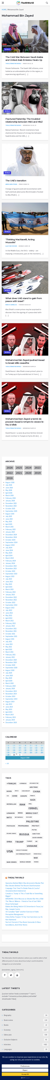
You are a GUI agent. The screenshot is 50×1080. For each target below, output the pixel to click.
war (36, 858)
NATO (9, 817)
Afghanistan (34, 783)
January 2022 (10, 626)
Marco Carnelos (11, 305)
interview (7, 1044)
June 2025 (9, 519)
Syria (9, 841)
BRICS (16, 791)
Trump (19, 841)
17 (20, 750)
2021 (19, 473)
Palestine (32, 821)
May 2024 (8, 553)
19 (31, 750)
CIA (8, 796)
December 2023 (11, 566)
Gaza (32, 799)
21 (42, 750)
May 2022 (8, 615)
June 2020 (9, 675)
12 (31, 748)
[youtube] (17, 975)
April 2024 (8, 555)
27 (36, 752)
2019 (38, 473)
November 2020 (11, 662)
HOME (4, 9)
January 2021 (10, 657)
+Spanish (22, 783)
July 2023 (8, 579)
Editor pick (7, 1035)
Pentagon (11, 826)
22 (8, 752)
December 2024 (11, 535)
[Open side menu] (3, 3)
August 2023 (9, 576)
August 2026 (9, 482)
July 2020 (8, 673)
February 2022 (10, 623)
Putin (34, 830)
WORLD (7, 49)
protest (35, 826)
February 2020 (10, 686)
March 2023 (9, 589)
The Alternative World (13, 63)
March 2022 (9, 621)
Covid (14, 796)
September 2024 (11, 542)
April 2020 (8, 681)
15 (8, 750)
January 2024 (10, 563)
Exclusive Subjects (10, 1039)
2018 (10, 478)
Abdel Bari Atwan (11, 184)
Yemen (36, 862)
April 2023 (8, 587)
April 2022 (8, 618)
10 (20, 748)
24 (20, 752)
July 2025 (8, 516)
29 (8, 755)
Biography (7, 1015)
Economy (6, 1030)
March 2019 (9, 714)
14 (42, 748)
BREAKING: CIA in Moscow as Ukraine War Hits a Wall (24, 899)
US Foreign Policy (23, 854)
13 (36, 748)
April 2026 (8, 493)
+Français (11, 783)
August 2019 (9, 701)
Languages (7, 1049)
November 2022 (11, 600)
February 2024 (10, 561)
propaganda (23, 826)
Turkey (29, 841)
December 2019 (11, 691)
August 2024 (9, 545)
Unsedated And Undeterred (15, 891)
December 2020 (11, 660)
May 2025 (8, 521)
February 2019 (10, 717)
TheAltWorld (27, 2)
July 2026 (8, 485)
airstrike (34, 787)
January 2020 (10, 688)
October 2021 (10, 634)
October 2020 (10, 665)
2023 (38, 467)
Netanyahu (19, 817)
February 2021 (10, 655)
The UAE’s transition (15, 180)
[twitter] (11, 975)
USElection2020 (21, 850)
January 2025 (10, 532)
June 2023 (9, 581)
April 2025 (8, 524)
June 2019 (9, 707)
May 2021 (8, 647)
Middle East (32, 813)
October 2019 (10, 696)
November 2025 (11, 506)
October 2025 (10, 508)
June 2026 (9, 488)
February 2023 (10, 592)
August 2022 (9, 608)
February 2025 (10, 529)
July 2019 (8, 704)
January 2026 (10, 501)
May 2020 (8, 678)
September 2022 (11, 605)
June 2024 (9, 550)
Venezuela (37, 854)
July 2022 (8, 610)
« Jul (7, 763)
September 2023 (11, 574)
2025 (19, 467)
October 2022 (10, 602)
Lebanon (11, 813)
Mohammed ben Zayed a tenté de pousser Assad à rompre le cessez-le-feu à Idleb (24, 422)
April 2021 (8, 649)
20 (36, 750)
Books (5, 1025)
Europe (23, 796)
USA (10, 851)
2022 (10, 473)
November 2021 (11, 631)
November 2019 (11, 694)
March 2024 (9, 558)
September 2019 (11, 699)
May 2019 (8, 709)
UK (36, 841)
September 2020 (11, 668)
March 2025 (9, 527)
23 (14, 752)
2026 (10, 467)
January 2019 (10, 720)
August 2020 (9, 670)
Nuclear (29, 817)
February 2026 (10, 498)
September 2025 (11, 511)
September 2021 (11, 636)
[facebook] (4, 975)
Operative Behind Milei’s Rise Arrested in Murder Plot (24, 883)
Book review (8, 1020)
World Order (25, 862)
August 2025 (9, 514)
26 (31, 752)
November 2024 (11, 537)
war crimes (12, 862)
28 (42, 752)
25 (25, 752)
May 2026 (8, 490)
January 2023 (10, 594)
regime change (11, 833)
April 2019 (8, 712)
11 (25, 748)
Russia (24, 834)
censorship (26, 791)
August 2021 (9, 639)
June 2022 (9, 613)
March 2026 (9, 495)
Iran (22, 804)
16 (14, 750)
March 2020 (9, 683)
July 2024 (8, 547)
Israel (33, 808)
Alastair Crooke (11, 246)
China (36, 791)
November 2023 (11, 568)
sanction (36, 834)
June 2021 (9, 644)
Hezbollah (11, 804)
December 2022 (11, 597)
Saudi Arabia (37, 838)
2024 (28, 467)
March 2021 (9, 652)
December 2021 (11, 628)
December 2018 (11, 722)
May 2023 (8, 584)
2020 (28, 473)
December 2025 (11, 503)
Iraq (29, 804)
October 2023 (10, 571)
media (20, 813)
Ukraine (32, 846)
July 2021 (8, 641)
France (32, 795)
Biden (9, 791)
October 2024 (10, 540)
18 (25, 750)
